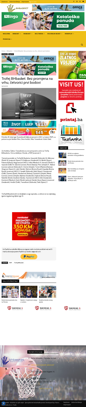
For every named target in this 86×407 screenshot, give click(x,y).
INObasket (43, 297)
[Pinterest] (27, 268)
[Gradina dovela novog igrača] (47, 292)
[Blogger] (6, 368)
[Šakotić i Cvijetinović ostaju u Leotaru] (29, 292)
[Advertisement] (44, 328)
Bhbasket (9, 51)
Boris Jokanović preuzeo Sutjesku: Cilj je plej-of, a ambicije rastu (75, 178)
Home (3, 51)
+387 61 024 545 (45, 388)
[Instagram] (77, 1)
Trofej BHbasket (19, 263)
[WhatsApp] (32, 268)
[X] (80, 1)
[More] (37, 268)
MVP (10, 263)
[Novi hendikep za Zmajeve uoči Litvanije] (62, 170)
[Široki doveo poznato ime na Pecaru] (10, 292)
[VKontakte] (15, 375)
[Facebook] (74, 1)
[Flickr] (18, 368)
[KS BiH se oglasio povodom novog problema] (62, 155)
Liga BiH (11, 54)
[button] (81, 44)
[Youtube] (83, 1)
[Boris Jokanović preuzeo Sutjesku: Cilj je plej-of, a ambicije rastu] (62, 178)
